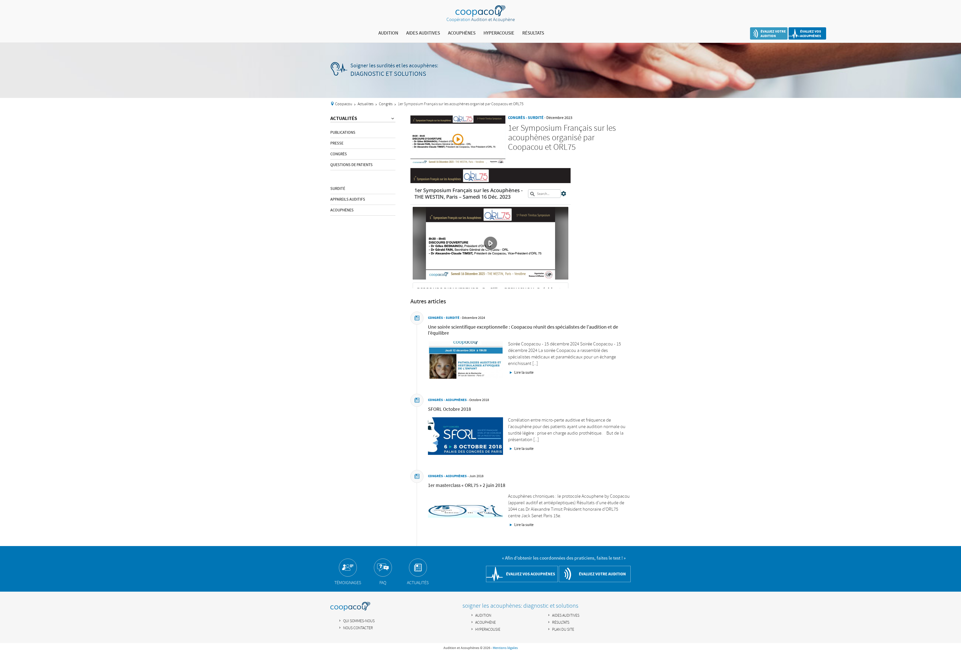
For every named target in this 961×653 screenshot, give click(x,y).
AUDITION (388, 33)
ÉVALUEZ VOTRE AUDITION (773, 33)
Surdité (337, 188)
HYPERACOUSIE (499, 33)
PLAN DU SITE (563, 629)
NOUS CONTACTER (358, 628)
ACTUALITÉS (343, 118)
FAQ (382, 583)
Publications (342, 132)
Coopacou (343, 104)
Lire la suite (524, 372)
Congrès (385, 104)
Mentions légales (505, 648)
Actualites (365, 104)
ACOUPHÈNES (461, 33)
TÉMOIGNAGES (347, 583)
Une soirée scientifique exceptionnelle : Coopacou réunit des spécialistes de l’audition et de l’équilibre (523, 330)
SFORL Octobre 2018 (449, 409)
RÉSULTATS (533, 33)
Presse (336, 143)
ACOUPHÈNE (485, 622)
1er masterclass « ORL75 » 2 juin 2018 (466, 485)
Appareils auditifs (347, 199)
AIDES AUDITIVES (423, 33)
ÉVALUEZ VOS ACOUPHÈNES (810, 33)
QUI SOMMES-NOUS (359, 621)
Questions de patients (351, 164)
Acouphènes (342, 210)
